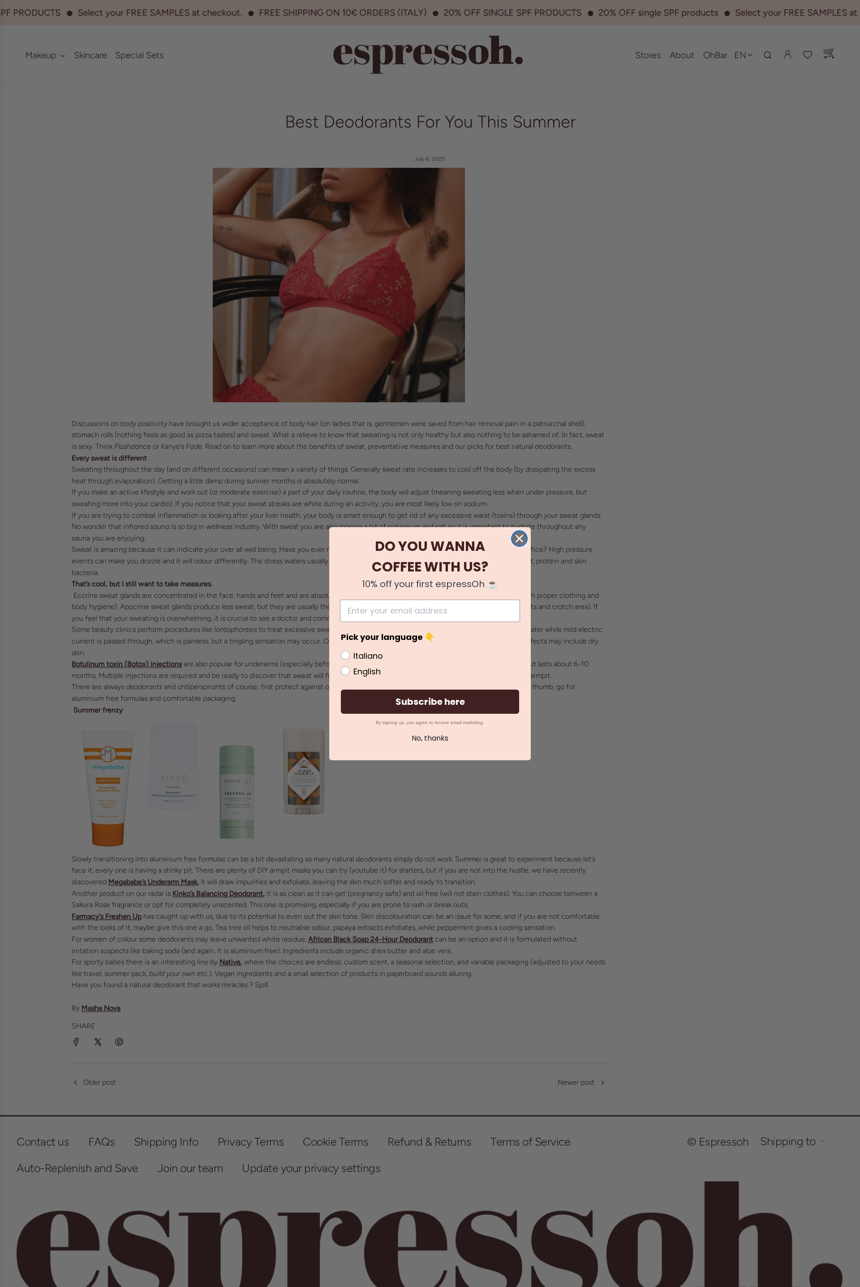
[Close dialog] (519, 538)
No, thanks (430, 738)
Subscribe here (430, 701)
